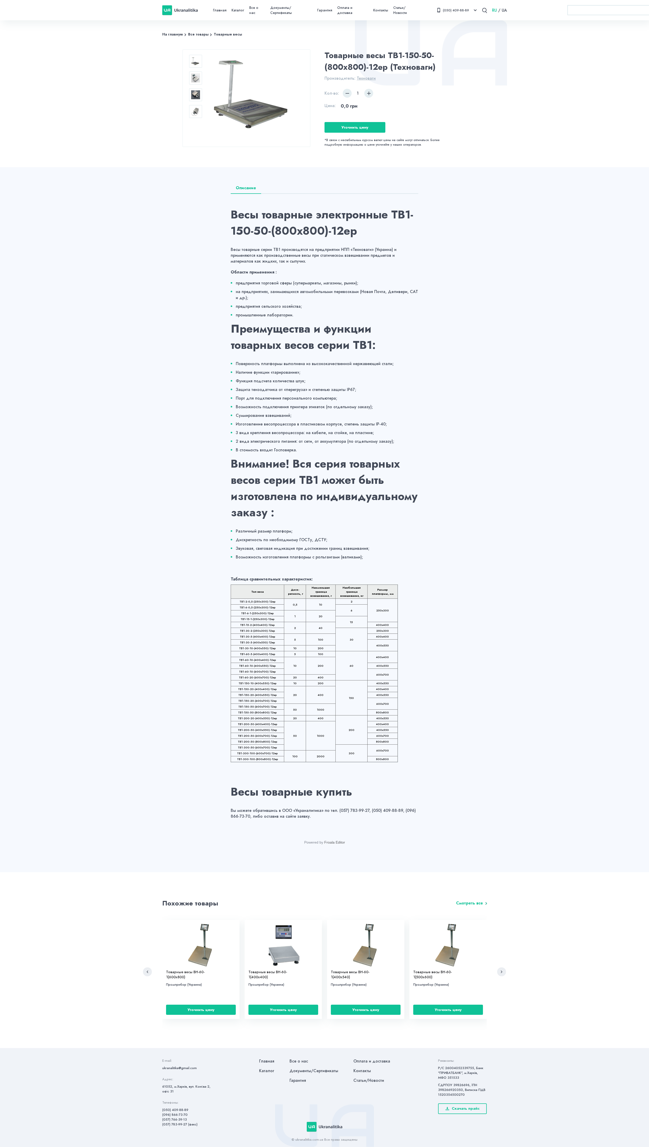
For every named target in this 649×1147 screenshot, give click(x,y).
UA (504, 10)
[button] (147, 971)
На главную (172, 34)
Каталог (237, 10)
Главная (219, 10)
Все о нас (253, 10)
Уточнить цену (354, 127)
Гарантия (324, 10)
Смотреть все (469, 903)
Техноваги (366, 78)
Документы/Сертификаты (281, 10)
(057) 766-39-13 (174, 1119)
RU (494, 10)
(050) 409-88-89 (175, 1109)
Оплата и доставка (344, 10)
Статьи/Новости (400, 10)
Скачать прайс (466, 1108)
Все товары (198, 34)
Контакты (380, 10)
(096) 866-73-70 (175, 1114)
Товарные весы (228, 34)
